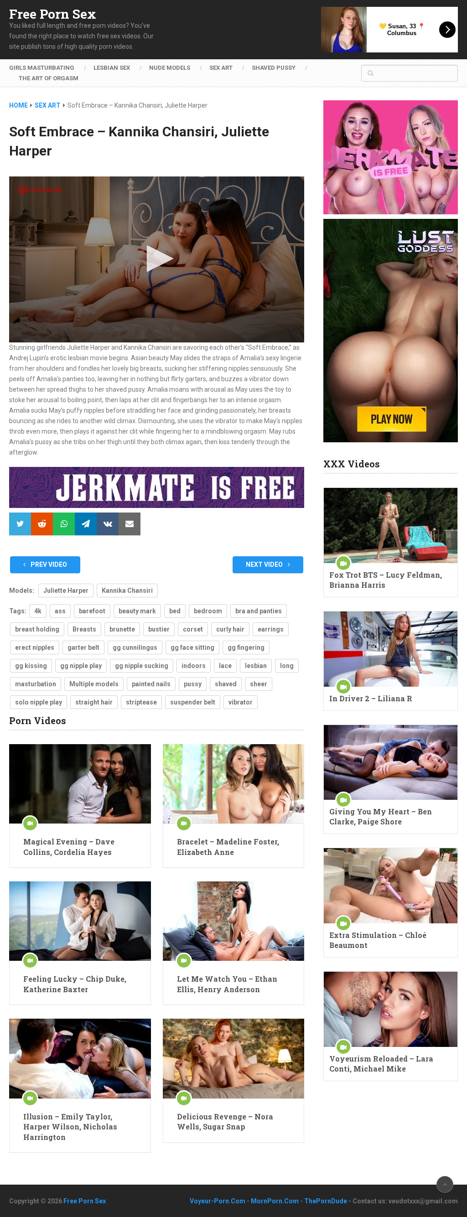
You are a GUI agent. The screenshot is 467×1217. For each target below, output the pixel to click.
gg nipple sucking (141, 665)
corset (193, 629)
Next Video (265, 564)
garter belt (83, 647)
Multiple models (94, 684)
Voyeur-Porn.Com (217, 1201)
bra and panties (258, 611)
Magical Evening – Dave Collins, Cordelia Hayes (68, 846)
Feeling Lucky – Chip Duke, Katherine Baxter (74, 984)
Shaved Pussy (274, 67)
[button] (157, 258)
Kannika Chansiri (127, 590)
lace (225, 665)
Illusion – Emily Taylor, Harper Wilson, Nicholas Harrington (70, 1127)
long (287, 665)
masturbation (35, 684)
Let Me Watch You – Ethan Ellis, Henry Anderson (227, 984)
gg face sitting (192, 647)
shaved (226, 684)
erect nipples (34, 647)
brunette (122, 629)
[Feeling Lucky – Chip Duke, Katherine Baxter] (79, 921)
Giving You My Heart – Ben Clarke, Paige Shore (380, 816)
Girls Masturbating (41, 67)
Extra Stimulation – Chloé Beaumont (377, 940)
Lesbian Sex (111, 67)
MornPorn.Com (275, 1201)
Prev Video (48, 564)
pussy (193, 684)
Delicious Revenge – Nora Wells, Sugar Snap (225, 1121)
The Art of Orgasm (48, 78)
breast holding (37, 629)
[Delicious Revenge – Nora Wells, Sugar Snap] (233, 1058)
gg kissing (31, 665)
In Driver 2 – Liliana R (370, 698)
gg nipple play (81, 665)
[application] (156, 259)
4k (38, 611)
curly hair (230, 629)
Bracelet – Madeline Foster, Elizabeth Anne (228, 846)
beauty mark (137, 611)
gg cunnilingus (135, 647)
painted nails (151, 684)
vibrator (240, 702)
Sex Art (221, 67)
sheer (258, 684)
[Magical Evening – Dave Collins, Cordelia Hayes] (79, 784)
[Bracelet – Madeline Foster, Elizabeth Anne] (233, 784)
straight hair (94, 702)
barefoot (92, 611)
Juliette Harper (65, 590)
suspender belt (192, 702)
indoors (194, 665)
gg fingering (246, 647)
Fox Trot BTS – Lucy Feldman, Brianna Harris (385, 580)
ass (60, 611)
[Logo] (40, 190)
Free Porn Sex (52, 14)
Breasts (84, 629)
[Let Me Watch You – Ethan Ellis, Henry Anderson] (233, 921)
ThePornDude (325, 1201)
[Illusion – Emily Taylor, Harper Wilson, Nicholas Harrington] (79, 1058)
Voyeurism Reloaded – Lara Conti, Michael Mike (381, 1063)
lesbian (256, 665)
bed (175, 611)
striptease (141, 702)
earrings (271, 629)
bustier (159, 629)
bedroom (208, 611)
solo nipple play (38, 702)
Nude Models (169, 67)
